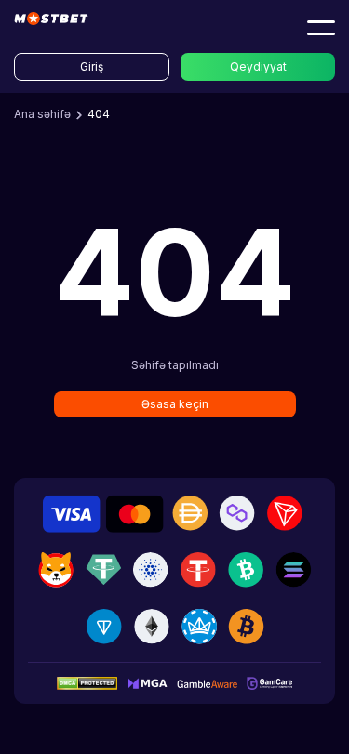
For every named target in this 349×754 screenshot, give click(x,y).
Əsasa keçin (174, 404)
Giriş (91, 66)
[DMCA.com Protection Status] (87, 683)
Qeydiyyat (258, 66)
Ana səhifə (42, 114)
